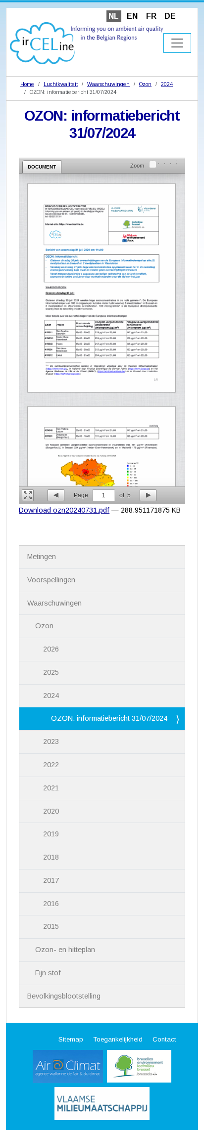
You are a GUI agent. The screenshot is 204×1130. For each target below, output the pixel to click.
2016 (51, 904)
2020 (51, 811)
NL (113, 16)
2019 (51, 834)
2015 (51, 926)
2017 (51, 880)
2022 (51, 765)
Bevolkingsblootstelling (64, 996)
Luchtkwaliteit (61, 84)
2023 (51, 741)
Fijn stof (48, 973)
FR (151, 16)
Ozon (145, 84)
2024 (167, 84)
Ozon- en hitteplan (65, 950)
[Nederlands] (86, 42)
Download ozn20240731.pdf (64, 510)
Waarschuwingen (108, 84)
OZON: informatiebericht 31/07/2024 (109, 718)
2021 (51, 788)
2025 (51, 672)
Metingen (41, 557)
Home (27, 84)
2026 (51, 649)
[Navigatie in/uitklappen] (177, 43)
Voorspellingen (51, 580)
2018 (51, 857)
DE (170, 16)
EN (132, 16)
